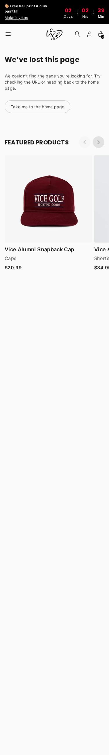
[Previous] (84, 142)
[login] (89, 34)
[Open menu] (8, 34)
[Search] (77, 34)
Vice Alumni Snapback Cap (39, 249)
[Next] (98, 142)
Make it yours (16, 17)
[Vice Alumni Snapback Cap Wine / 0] (48, 199)
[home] (54, 34)
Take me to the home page (37, 106)
